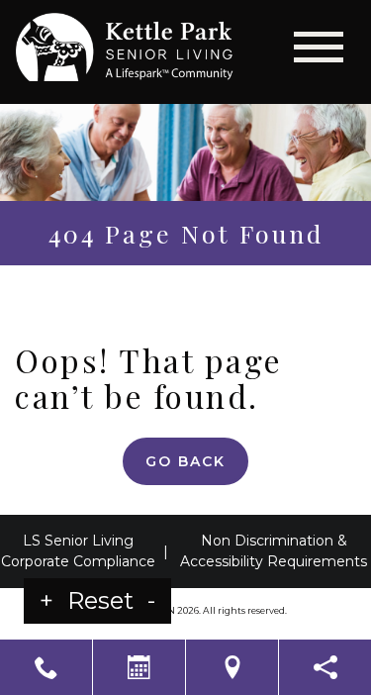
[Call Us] (46, 667)
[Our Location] (232, 667)
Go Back (185, 461)
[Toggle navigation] (318, 47)
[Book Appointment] (139, 667)
